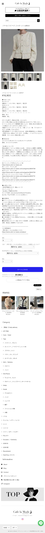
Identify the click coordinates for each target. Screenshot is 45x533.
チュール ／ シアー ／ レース (11, 420)
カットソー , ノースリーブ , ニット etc (15, 346)
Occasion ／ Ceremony (10, 439)
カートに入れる (22, 269)
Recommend (6, 451)
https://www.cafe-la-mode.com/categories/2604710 (18, 176)
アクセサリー (8, 393)
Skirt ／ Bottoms (8, 362)
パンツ (6, 370)
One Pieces (6, 373)
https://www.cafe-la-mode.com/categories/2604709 (18, 172)
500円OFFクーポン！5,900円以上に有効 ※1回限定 (17, 251)
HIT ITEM (6, 331)
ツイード (5, 428)
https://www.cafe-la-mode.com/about (14, 232)
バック (6, 397)
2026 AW (5, 447)
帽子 (6, 404)
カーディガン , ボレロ (11, 358)
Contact (6, 472)
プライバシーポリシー (10, 476)
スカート (7, 366)
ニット (5, 424)
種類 (3, 237)
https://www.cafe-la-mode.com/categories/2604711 (18, 180)
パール (5, 416)
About (5, 464)
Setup (5, 385)
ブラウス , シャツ (9, 350)
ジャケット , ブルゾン (11, 343)
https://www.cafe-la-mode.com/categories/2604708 (18, 168)
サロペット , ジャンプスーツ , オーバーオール (17, 381)
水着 (6, 412)
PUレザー (6, 435)
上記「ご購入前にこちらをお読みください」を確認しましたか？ (21, 244)
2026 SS (5, 443)
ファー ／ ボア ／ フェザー (10, 432)
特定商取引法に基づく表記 (11, 480)
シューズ (7, 401)
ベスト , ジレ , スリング (11, 354)
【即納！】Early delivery (10, 327)
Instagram (7, 484)
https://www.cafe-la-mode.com (12, 165)
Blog (5, 468)
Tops (4, 339)
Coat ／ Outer (7, 335)
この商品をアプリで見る (22, 280)
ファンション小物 (10, 408)
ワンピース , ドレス (10, 377)
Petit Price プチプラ (9, 455)
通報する (39, 289)
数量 (3, 258)
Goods (5, 389)
